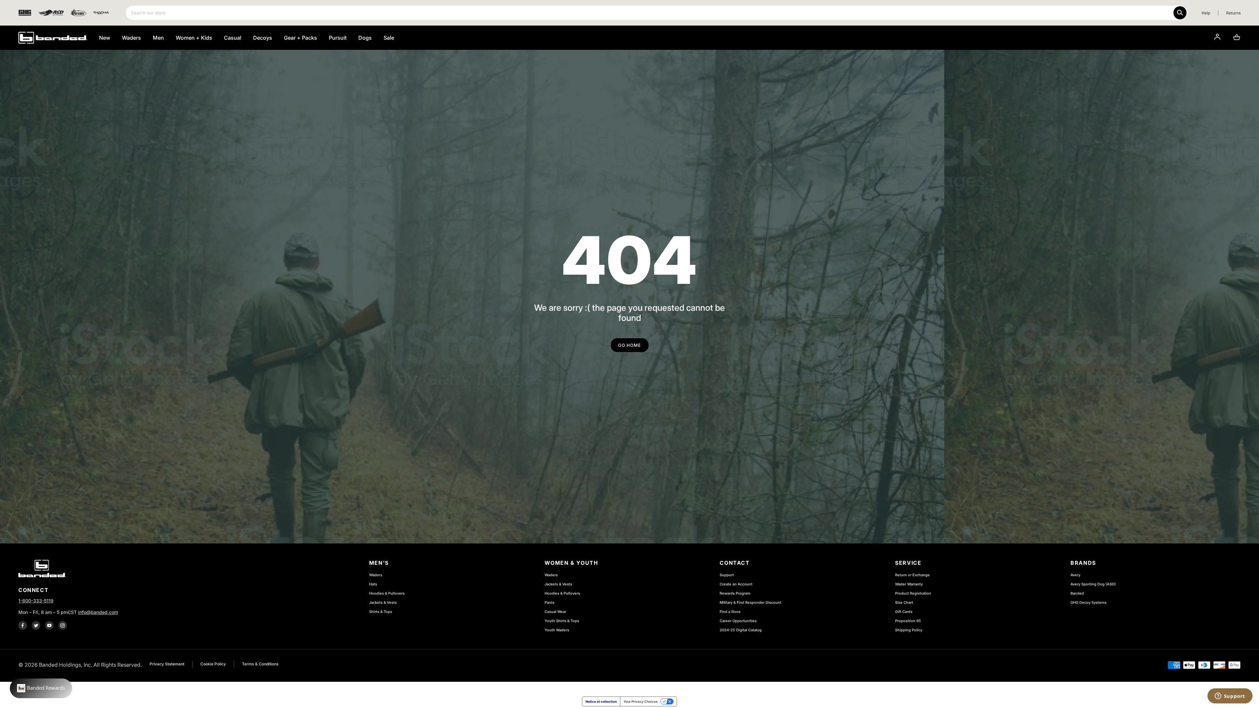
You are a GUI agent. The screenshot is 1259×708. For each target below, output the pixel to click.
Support (727, 575)
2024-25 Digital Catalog (741, 630)
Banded (1077, 593)
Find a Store (730, 611)
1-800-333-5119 (35, 600)
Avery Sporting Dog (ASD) (1093, 584)
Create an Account (736, 584)
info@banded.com (98, 612)
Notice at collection (601, 701)
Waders (375, 575)
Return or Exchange (912, 575)
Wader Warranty (909, 584)
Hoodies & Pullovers (387, 593)
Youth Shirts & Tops (562, 621)
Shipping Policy (908, 630)
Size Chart (904, 602)
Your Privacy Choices (641, 701)
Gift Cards (903, 611)
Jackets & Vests (383, 602)
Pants (549, 602)
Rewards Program (735, 593)
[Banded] (52, 38)
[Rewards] (41, 688)
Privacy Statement (167, 663)
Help (1206, 12)
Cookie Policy (213, 663)
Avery (1075, 575)
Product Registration (913, 593)
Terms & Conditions (260, 663)
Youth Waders (557, 630)
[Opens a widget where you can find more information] (1229, 696)
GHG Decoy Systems (1088, 602)
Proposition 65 (908, 621)
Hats (373, 584)
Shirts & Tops (380, 611)
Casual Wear (555, 611)
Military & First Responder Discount (750, 602)
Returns (1233, 12)
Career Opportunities (738, 621)
